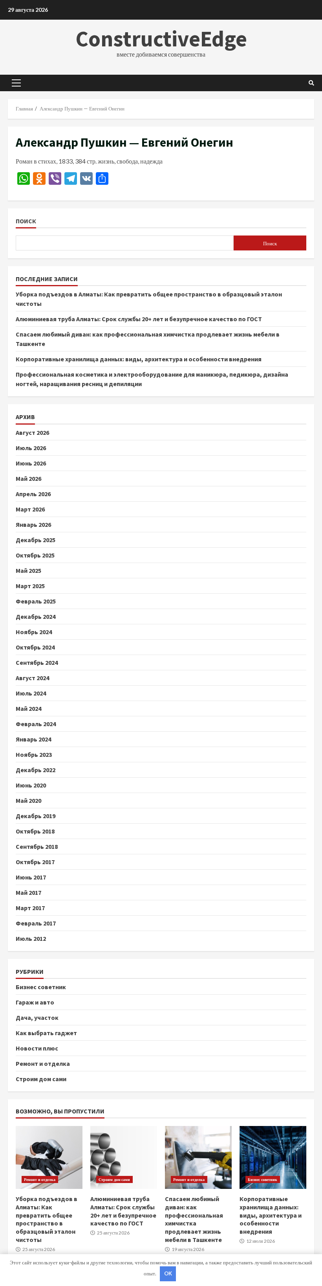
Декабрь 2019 (35, 816)
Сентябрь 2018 (37, 846)
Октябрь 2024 (35, 647)
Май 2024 (28, 708)
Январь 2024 (33, 739)
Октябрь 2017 (35, 862)
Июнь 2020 (31, 785)
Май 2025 (28, 570)
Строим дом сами (41, 1079)
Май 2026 (28, 478)
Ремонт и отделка (43, 1063)
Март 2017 (30, 908)
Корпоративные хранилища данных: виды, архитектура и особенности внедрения (139, 359)
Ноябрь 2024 (34, 632)
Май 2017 (28, 892)
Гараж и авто (35, 1002)
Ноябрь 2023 (34, 754)
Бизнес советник (41, 987)
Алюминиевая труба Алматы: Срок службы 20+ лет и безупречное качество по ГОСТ (139, 319)
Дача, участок (37, 1017)
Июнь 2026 (31, 463)
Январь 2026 (33, 524)
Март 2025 (30, 586)
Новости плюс (37, 1048)
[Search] (311, 82)
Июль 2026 (31, 448)
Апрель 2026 (33, 494)
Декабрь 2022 (35, 770)
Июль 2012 (31, 938)
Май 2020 (28, 800)
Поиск (26, 221)
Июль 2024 (31, 693)
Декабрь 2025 (35, 540)
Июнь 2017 (31, 877)
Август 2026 (32, 432)
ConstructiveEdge (161, 38)
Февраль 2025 (36, 601)
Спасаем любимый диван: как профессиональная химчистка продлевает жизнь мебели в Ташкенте (198, 1157)
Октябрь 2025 (35, 555)
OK (168, 1273)
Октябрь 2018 (35, 831)
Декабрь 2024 (35, 616)
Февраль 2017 (36, 923)
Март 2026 (30, 509)
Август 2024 (32, 678)
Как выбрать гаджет (46, 1033)
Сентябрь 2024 (37, 662)
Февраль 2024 (36, 724)
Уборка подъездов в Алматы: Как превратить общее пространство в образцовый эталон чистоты (49, 1157)
